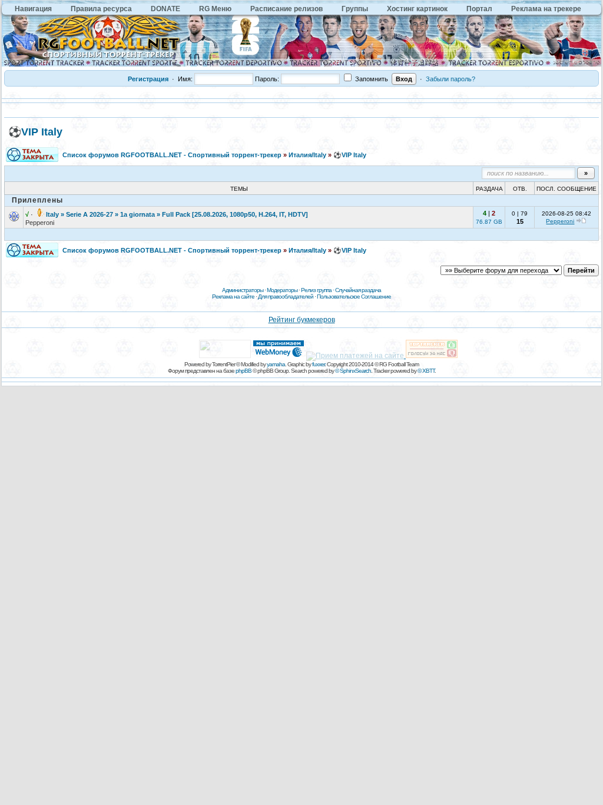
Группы (355, 9)
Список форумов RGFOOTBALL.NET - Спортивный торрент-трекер (171, 154)
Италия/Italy (307, 154)
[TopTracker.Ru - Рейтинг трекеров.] (432, 356)
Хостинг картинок (417, 9)
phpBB (243, 370)
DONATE (165, 9)
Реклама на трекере (546, 9)
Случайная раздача (358, 290)
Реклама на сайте (233, 296)
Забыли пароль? (450, 78)
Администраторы (242, 290)
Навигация (33, 9)
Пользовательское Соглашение (354, 296)
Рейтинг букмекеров (302, 320)
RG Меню (215, 9)
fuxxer (318, 364)
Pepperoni (39, 222)
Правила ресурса (101, 9)
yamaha (276, 364)
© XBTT (426, 370)
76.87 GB (489, 221)
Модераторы (282, 290)
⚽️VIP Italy (35, 132)
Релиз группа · (318, 290)
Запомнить (370, 78)
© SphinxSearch (353, 370)
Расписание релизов (286, 9)
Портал (479, 9)
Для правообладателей (285, 296)
